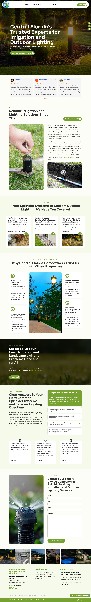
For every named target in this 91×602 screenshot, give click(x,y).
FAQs (22, 5)
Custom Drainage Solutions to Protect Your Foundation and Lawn (45, 220)
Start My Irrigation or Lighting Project (21, 53)
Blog (50, 5)
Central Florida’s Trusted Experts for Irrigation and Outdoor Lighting (35, 34)
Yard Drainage (43, 595)
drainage (49, 130)
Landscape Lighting (22, 595)
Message (50, 513)
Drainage (44, 5)
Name (49, 495)
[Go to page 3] (46, 98)
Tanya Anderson (43, 79)
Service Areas (54, 5)
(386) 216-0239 (82, 4)
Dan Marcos (18, 79)
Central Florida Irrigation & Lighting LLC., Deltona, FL (29, 600)
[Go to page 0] (43, 98)
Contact (68, 5)
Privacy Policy (78, 600)
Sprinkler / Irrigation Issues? (79, 595)
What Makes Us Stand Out (72, 118)
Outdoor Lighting (27, 5)
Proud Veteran (66, 79)
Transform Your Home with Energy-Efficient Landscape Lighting (71, 220)
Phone (49, 507)
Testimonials (62, 5)
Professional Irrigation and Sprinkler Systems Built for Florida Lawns (17, 220)
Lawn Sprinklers (12, 595)
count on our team (68, 157)
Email (49, 501)
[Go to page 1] (44, 98)
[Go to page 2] (45, 98)
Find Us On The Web (15, 585)
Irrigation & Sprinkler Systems (36, 5)
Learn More (14, 377)
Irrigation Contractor (33, 595)
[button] (7, 556)
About (18, 5)
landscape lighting (59, 150)
